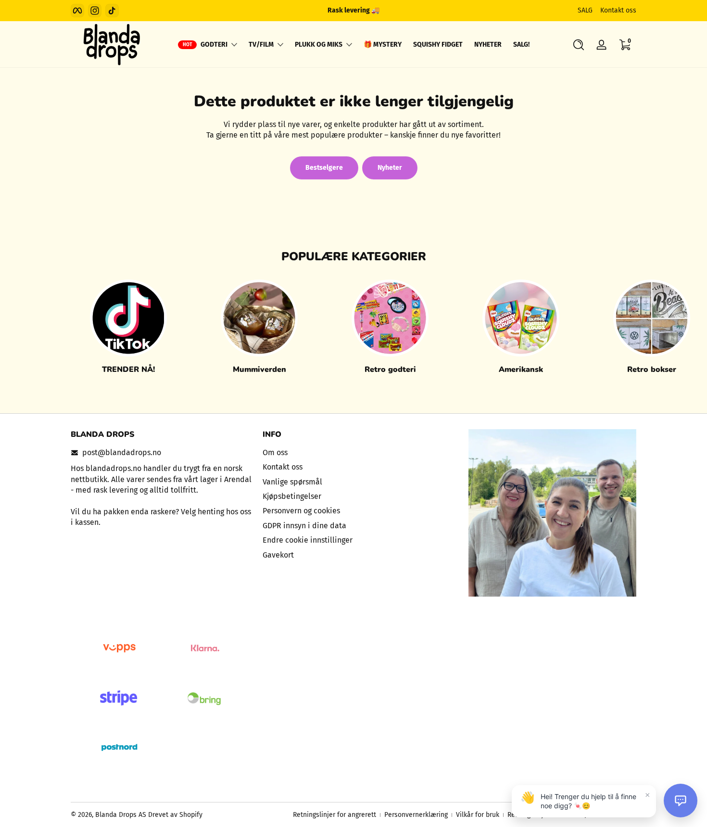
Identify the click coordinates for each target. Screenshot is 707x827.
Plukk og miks (318, 44)
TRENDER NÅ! (128, 369)
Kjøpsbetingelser (292, 496)
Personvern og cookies (301, 510)
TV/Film (261, 44)
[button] (578, 44)
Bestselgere (324, 168)
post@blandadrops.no (121, 452)
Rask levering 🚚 (353, 10)
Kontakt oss (618, 10)
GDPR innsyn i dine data (304, 525)
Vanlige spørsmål (292, 481)
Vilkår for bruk (477, 815)
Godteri (214, 44)
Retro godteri (390, 369)
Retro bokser (651, 369)
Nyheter (390, 168)
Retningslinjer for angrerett (334, 815)
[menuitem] (354, 452)
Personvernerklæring (416, 815)
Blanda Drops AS (121, 815)
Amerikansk (521, 369)
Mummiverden (259, 369)
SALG (585, 10)
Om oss (275, 452)
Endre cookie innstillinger (308, 540)
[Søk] (578, 45)
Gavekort (278, 555)
